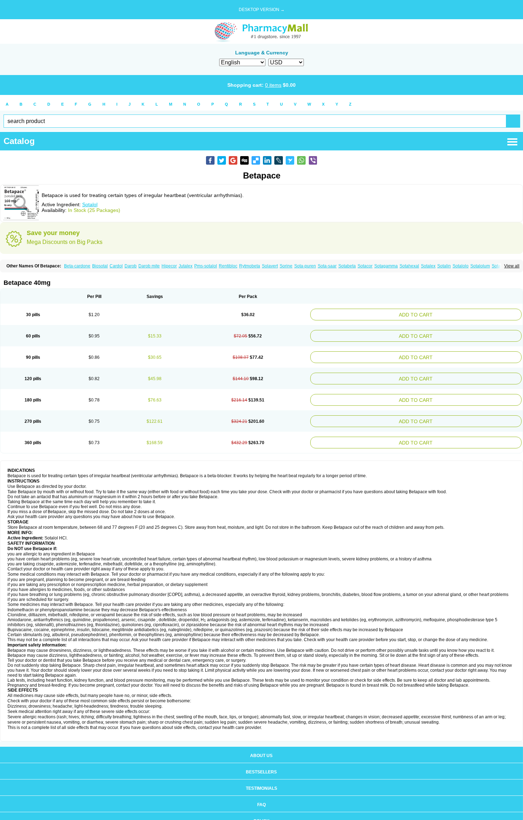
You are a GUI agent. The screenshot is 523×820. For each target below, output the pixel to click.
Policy (261, 811)
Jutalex (185, 265)
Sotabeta (347, 265)
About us (261, 745)
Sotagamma (386, 265)
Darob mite (149, 265)
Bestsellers (261, 762)
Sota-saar (327, 265)
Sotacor (365, 265)
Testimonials (261, 778)
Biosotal (100, 265)
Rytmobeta (249, 265)
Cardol (116, 265)
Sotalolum (480, 265)
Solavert (270, 265)
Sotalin (444, 265)
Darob (131, 265)
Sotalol (89, 204)
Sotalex (428, 265)
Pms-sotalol (205, 265)
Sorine (286, 265)
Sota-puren (305, 265)
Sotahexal (409, 265)
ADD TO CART (452, 314)
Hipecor (169, 265)
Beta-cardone (77, 265)
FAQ (261, 794)
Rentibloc (228, 265)
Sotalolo (461, 265)
